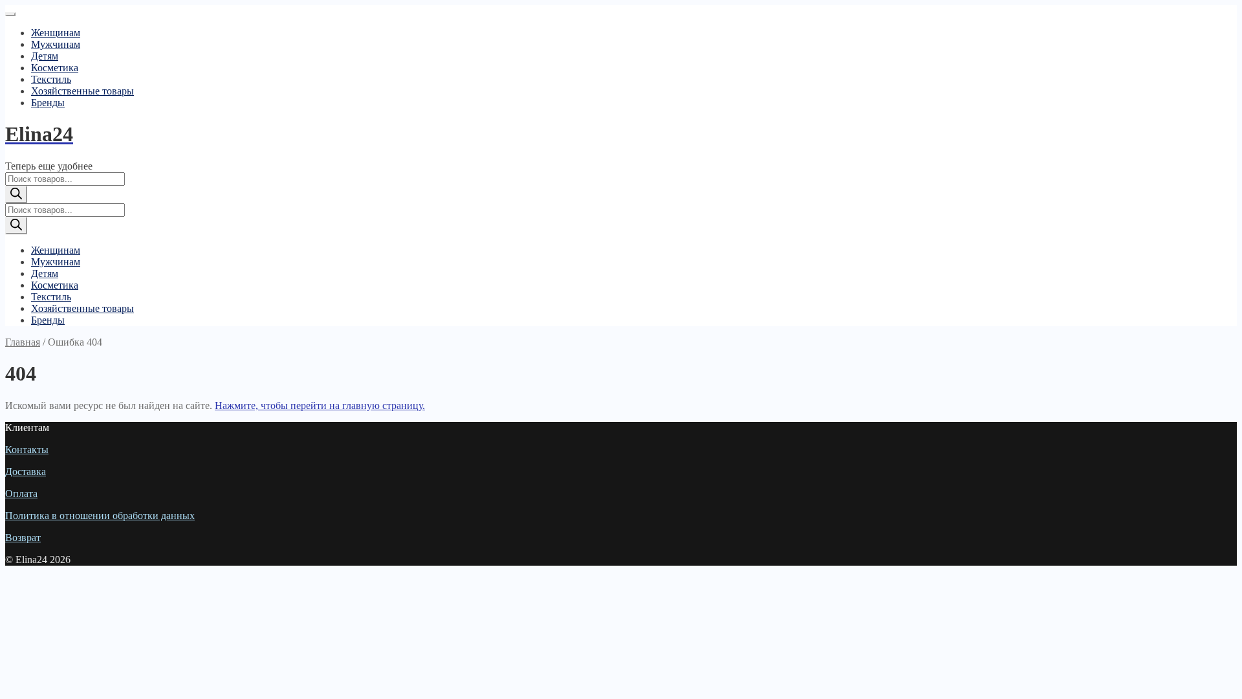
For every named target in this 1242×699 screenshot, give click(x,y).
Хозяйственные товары (82, 90)
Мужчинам (55, 44)
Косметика (54, 67)
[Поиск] (16, 194)
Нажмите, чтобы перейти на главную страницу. (320, 405)
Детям (44, 55)
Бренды (48, 102)
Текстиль (51, 79)
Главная (22, 342)
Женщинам (55, 32)
